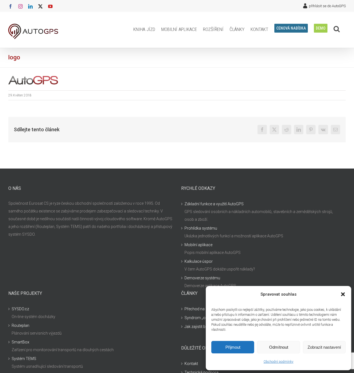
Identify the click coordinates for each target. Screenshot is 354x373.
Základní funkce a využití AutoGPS (214, 204)
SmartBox (20, 342)
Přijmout (232, 347)
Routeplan (20, 325)
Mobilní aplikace (198, 245)
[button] (343, 294)
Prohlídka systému (200, 228)
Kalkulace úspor (198, 261)
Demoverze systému (202, 278)
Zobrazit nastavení (324, 347)
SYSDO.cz (20, 309)
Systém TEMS (24, 358)
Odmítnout (278, 347)
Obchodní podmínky (278, 362)
